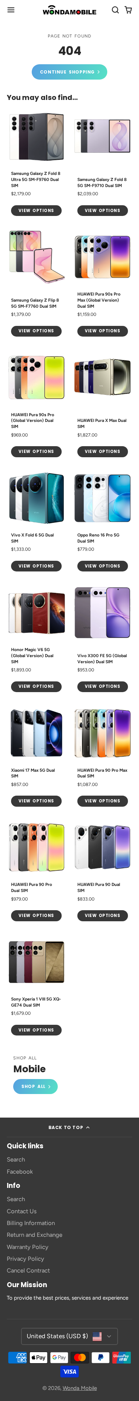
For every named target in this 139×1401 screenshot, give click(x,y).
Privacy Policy (25, 1258)
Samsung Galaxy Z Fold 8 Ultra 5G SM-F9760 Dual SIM (36, 164)
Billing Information (31, 1222)
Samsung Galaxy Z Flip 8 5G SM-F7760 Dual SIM (36, 284)
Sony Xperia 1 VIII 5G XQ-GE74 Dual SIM (36, 986)
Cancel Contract (28, 1270)
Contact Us (22, 1211)
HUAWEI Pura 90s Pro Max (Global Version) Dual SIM (102, 284)
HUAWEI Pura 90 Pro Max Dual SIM (102, 757)
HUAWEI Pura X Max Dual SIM (102, 405)
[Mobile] (35, 1075)
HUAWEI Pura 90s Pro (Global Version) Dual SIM (36, 405)
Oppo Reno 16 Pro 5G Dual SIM (102, 522)
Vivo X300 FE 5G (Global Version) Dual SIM (102, 640)
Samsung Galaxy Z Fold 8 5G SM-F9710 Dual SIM (102, 164)
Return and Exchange (34, 1234)
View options (36, 210)
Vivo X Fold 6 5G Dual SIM (36, 522)
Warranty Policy (27, 1246)
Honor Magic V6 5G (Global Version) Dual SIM (36, 640)
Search (16, 1159)
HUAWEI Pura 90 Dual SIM (102, 872)
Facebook (20, 1171)
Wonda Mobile (80, 1388)
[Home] (69, 10)
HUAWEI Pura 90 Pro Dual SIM (36, 872)
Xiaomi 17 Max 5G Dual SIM (36, 757)
